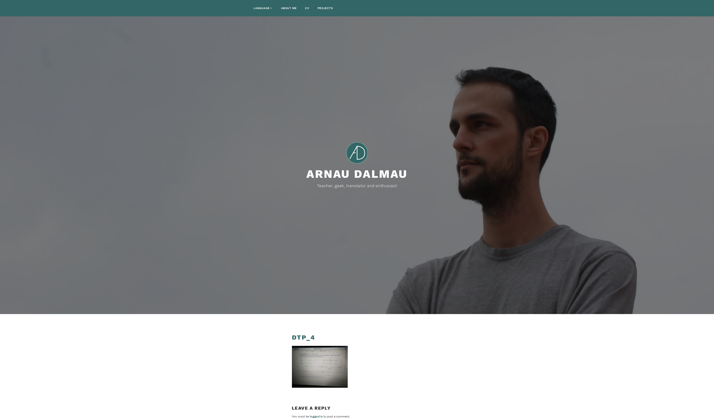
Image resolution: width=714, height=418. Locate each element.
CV (307, 8)
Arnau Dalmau (357, 174)
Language (262, 8)
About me (289, 8)
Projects (325, 8)
